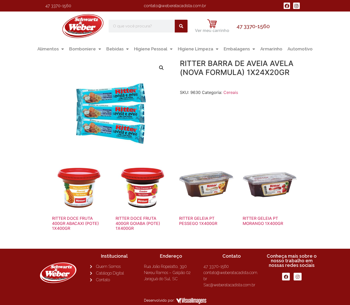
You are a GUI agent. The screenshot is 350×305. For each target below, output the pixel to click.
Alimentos (48, 48)
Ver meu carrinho (212, 30)
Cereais (230, 92)
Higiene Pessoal (150, 48)
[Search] (181, 26)
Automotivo (300, 48)
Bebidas (114, 48)
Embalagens (237, 48)
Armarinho (271, 48)
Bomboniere (82, 48)
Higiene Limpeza (195, 48)
